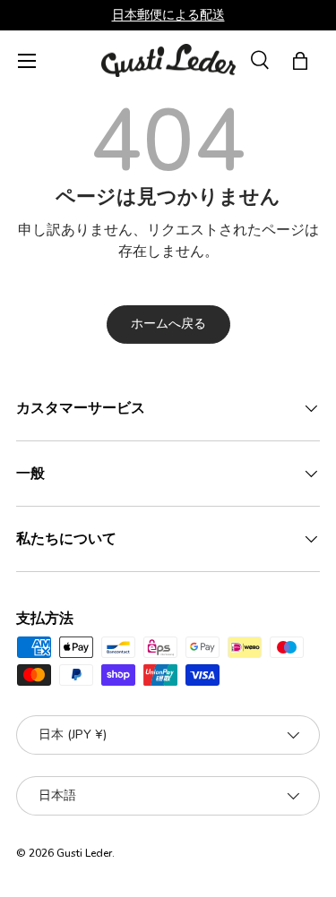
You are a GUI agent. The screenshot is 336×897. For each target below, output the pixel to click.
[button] (300, 61)
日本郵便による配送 (168, 14)
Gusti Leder (84, 853)
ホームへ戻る (168, 323)
